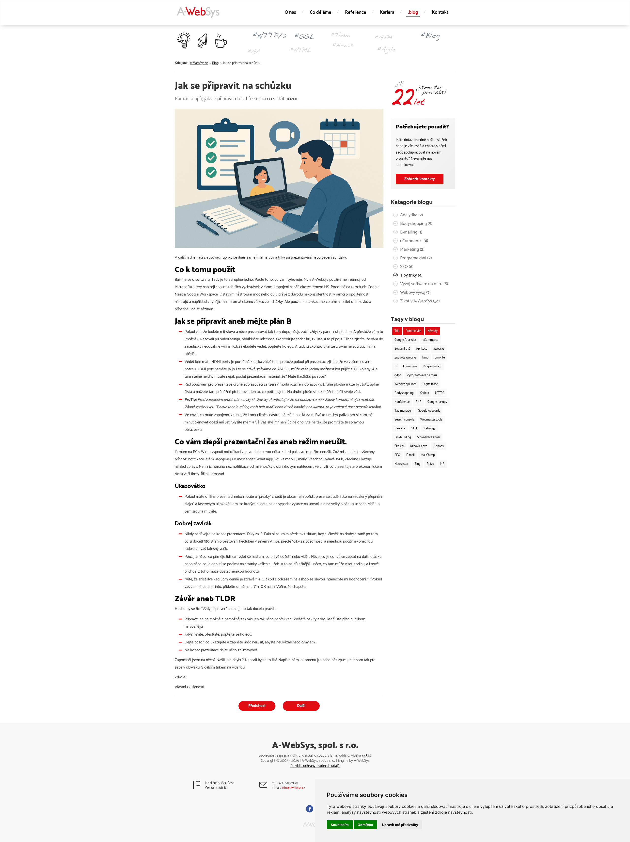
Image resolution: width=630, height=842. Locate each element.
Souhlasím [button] (340, 825)
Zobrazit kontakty (419, 179)
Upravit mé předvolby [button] (400, 825)
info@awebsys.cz (293, 788)
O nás (290, 12)
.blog (413, 12)
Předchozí (256, 705)
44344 (366, 755)
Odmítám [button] (365, 825)
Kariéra (387, 12)
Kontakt (440, 12)
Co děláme (320, 12)
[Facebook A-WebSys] (310, 809)
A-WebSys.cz (199, 63)
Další (301, 705)
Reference (355, 12)
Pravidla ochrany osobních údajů (315, 766)
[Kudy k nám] (201, 787)
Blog (215, 63)
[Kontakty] (268, 787)
